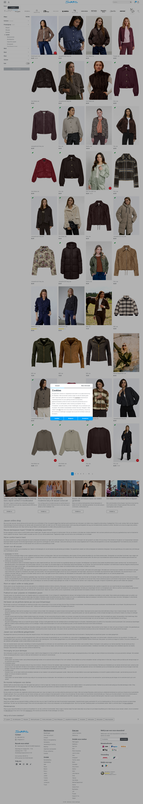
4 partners (77, 397)
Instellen (57, 418)
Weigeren (70, 418)
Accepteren (85, 418)
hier (60, 409)
